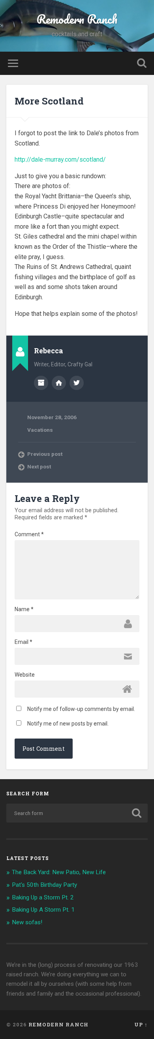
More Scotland (49, 101)
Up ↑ (141, 1024)
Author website (59, 383)
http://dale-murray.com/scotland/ (60, 159)
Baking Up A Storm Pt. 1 (43, 909)
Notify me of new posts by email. (68, 723)
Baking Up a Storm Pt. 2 (43, 897)
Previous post (44, 454)
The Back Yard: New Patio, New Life (59, 872)
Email (23, 642)
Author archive (41, 383)
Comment (29, 534)
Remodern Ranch (76, 19)
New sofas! (27, 922)
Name (24, 609)
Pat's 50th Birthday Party (44, 884)
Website (25, 674)
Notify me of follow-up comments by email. (81, 709)
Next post (39, 466)
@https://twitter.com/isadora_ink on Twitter (76, 383)
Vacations (40, 430)
